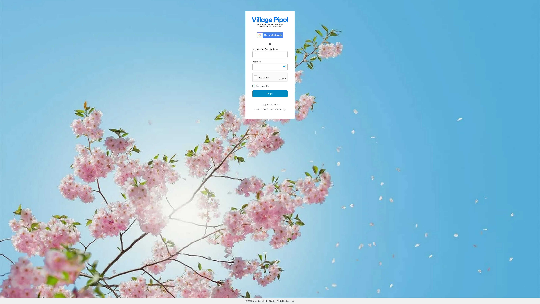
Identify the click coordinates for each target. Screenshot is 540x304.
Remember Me (262, 86)
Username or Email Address (265, 49)
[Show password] (285, 66)
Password (256, 62)
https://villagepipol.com (270, 21)
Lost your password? (270, 104)
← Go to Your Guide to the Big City (270, 109)
